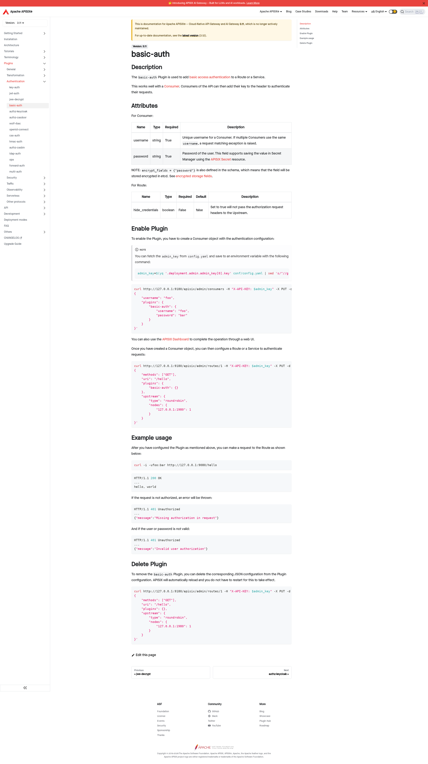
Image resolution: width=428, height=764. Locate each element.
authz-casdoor (17, 117)
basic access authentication (209, 77)
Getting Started (13, 33)
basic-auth (15, 105)
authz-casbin (17, 147)
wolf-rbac (15, 123)
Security (12, 177)
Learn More (253, 3)
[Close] (424, 3)
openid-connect (19, 129)
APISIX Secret (221, 159)
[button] (393, 12)
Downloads (321, 11)
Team (345, 11)
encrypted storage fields (194, 176)
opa (11, 159)
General (11, 69)
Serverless (13, 195)
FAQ (6, 226)
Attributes (304, 28)
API (6, 207)
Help (335, 11)
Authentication (16, 81)
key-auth (14, 87)
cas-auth (14, 135)
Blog (288, 11)
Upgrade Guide (12, 244)
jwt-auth (14, 93)
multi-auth (15, 171)
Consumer (171, 86)
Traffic (10, 183)
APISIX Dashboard (175, 339)
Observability (14, 189)
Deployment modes (15, 220)
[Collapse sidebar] (25, 688)
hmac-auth (15, 141)
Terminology (11, 57)
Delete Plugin (306, 43)
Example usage (307, 38)
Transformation (15, 75)
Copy (283, 272)
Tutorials (9, 51)
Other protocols (16, 201)
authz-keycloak (18, 111)
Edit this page (146, 655)
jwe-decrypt (16, 99)
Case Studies (303, 11)
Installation (10, 39)
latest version (190, 35)
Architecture (11, 45)
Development (12, 213)
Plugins (8, 63)
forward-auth (17, 165)
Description (305, 24)
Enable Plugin (306, 33)
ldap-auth (15, 153)
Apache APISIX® (269, 11)
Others (8, 232)
